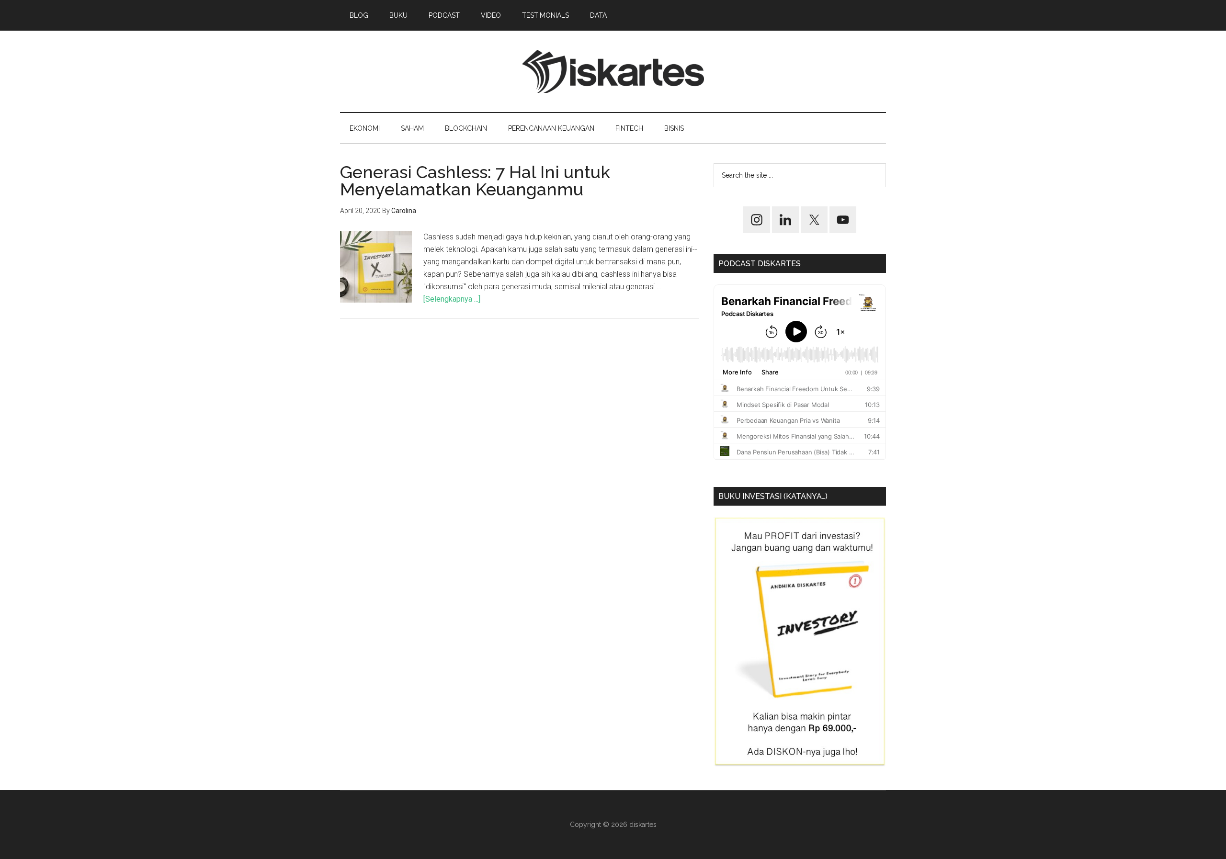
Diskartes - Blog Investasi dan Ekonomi (613, 71)
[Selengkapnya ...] (451, 299)
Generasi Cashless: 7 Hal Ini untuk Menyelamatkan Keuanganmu (475, 180)
